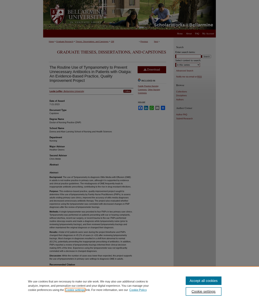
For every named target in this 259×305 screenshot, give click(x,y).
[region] (129, 285)
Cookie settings (75, 289)
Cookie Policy (138, 289)
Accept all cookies (204, 281)
